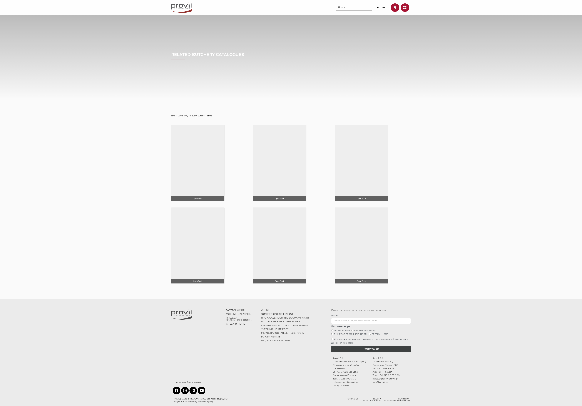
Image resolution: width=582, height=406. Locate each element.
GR (377, 7)
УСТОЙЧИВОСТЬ (271, 337)
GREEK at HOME (235, 324)
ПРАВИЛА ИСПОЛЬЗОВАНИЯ (372, 400)
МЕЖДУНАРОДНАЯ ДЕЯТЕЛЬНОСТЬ (282, 333)
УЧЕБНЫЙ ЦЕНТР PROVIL (276, 329)
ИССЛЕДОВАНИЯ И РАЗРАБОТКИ (280, 322)
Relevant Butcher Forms (200, 116)
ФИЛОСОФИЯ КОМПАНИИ (277, 314)
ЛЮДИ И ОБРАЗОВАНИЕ (275, 341)
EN (383, 7)
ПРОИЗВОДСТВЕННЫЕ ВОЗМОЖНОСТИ (285, 318)
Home (172, 116)
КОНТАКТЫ (352, 399)
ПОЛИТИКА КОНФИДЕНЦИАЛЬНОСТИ (397, 400)
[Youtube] (201, 390)
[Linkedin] (193, 390)
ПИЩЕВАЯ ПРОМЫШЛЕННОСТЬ (238, 319)
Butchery (182, 116)
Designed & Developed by (193, 402)
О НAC (265, 310)
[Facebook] (176, 390)
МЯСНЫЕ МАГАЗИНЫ (238, 314)
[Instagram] (185, 390)
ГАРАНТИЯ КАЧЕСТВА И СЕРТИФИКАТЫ (284, 325)
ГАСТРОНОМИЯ (235, 310)
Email (334, 316)
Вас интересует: (341, 326)
